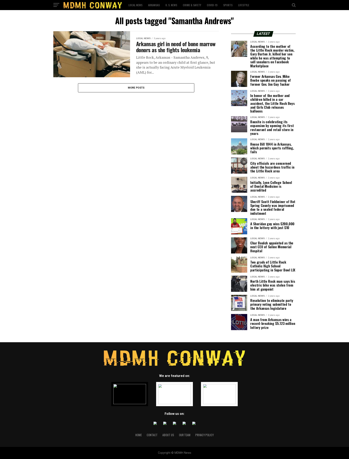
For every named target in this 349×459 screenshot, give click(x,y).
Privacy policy (204, 435)
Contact (152, 435)
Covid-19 (212, 5)
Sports (227, 5)
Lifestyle (243, 5)
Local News (135, 5)
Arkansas (154, 5)
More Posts (136, 87)
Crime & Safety (192, 5)
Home (138, 435)
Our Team (184, 435)
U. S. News (171, 5)
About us (168, 435)
